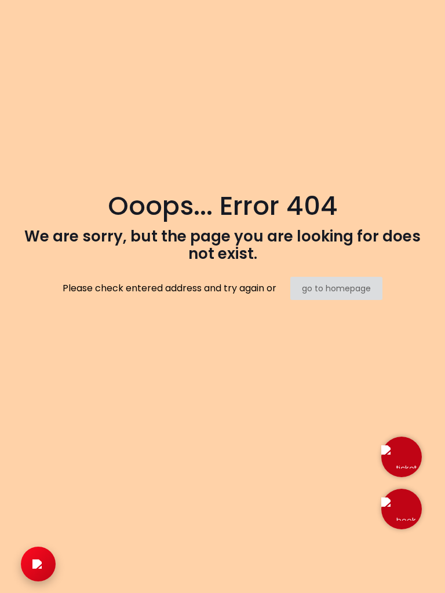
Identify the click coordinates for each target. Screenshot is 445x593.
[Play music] (38, 564)
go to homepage (336, 288)
